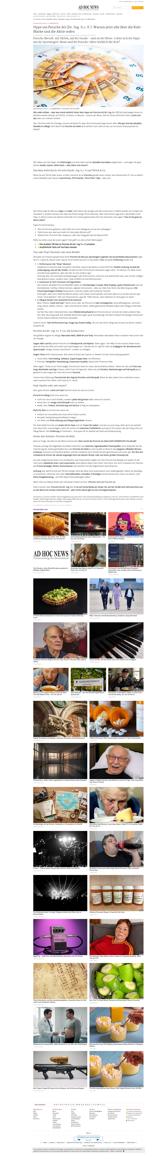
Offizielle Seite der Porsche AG (102, 482)
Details (112, 1151)
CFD (72, 1111)
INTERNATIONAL (110, 14)
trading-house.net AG (114, 1111)
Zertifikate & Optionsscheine (75, 1123)
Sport (54, 1117)
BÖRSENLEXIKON (128, 1)
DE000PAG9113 (54, 23)
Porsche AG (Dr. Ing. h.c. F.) (41, 23)
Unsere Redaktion (119, 1142)
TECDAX (35, 1115)
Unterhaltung (57, 1124)
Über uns (107, 1142)
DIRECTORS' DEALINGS (72, 16)
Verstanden (118, 1151)
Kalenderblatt (57, 1128)
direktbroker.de (112, 1117)
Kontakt (91, 1119)
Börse (55, 19)
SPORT (69, 14)
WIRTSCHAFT (56, 14)
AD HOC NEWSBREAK (95, 1111)
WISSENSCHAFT (87, 14)
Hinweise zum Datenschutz (93, 1142)
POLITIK (63, 14)
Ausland (55, 1120)
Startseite (49, 19)
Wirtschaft (56, 1113)
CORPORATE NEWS (61, 16)
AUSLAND (96, 14)
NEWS (35, 14)
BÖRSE (49, 14)
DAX (34, 1111)
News (45, 1142)
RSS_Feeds (92, 1117)
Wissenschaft (56, 1119)
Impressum (60, 1142)
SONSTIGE (119, 14)
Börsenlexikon (40, 1105)
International (56, 1126)
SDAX (34, 1117)
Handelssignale (75, 1119)
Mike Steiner (131, 1142)
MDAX (35, 1113)
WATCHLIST (141, 1)
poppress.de (111, 1119)
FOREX (73, 1113)
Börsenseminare (76, 1126)
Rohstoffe (74, 1115)
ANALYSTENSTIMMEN (51, 16)
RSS (135, 1)
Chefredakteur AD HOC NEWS (87, 35)
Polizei (54, 1122)
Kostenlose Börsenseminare (112, 1114)
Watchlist (92, 1113)
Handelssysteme (76, 1117)
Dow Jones (36, 1119)
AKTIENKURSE (42, 14)
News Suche (136, 7)
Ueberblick (61, 19)
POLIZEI (102, 14)
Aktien (73, 1120)
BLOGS (120, 1)
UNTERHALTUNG (77, 14)
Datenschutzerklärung (74, 1142)
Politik (54, 1115)
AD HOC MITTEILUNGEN (39, 16)
